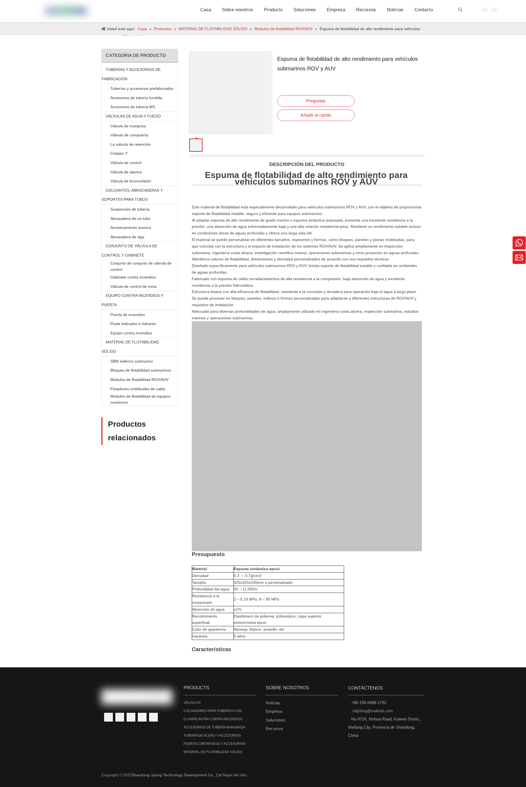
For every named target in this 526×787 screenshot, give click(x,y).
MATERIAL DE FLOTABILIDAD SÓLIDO (130, 347)
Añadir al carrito (316, 115)
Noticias (273, 702)
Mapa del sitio (235, 775)
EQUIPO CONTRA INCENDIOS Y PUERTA (132, 300)
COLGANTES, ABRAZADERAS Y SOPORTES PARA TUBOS (132, 195)
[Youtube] (142, 717)
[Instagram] (153, 717)
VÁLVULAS (192, 703)
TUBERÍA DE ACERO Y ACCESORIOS (212, 735)
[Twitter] (131, 717)
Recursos (274, 728)
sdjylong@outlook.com (372, 710)
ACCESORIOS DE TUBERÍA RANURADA (214, 727)
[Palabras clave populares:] (460, 10)
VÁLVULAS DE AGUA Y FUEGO (133, 116)
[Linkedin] (119, 717)
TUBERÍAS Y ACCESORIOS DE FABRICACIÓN (131, 74)
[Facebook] (108, 717)
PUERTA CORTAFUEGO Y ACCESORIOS (214, 744)
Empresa (274, 711)
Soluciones (275, 720)
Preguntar (315, 101)
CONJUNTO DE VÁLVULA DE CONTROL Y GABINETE (129, 250)
